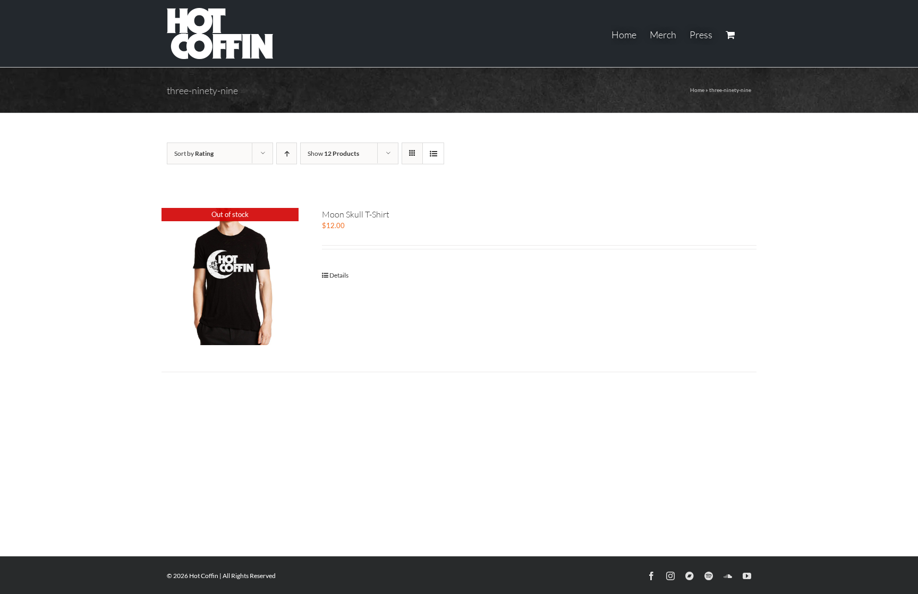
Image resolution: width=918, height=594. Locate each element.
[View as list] (433, 153)
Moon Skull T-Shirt (355, 214)
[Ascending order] (286, 153)
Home (697, 90)
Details (338, 275)
